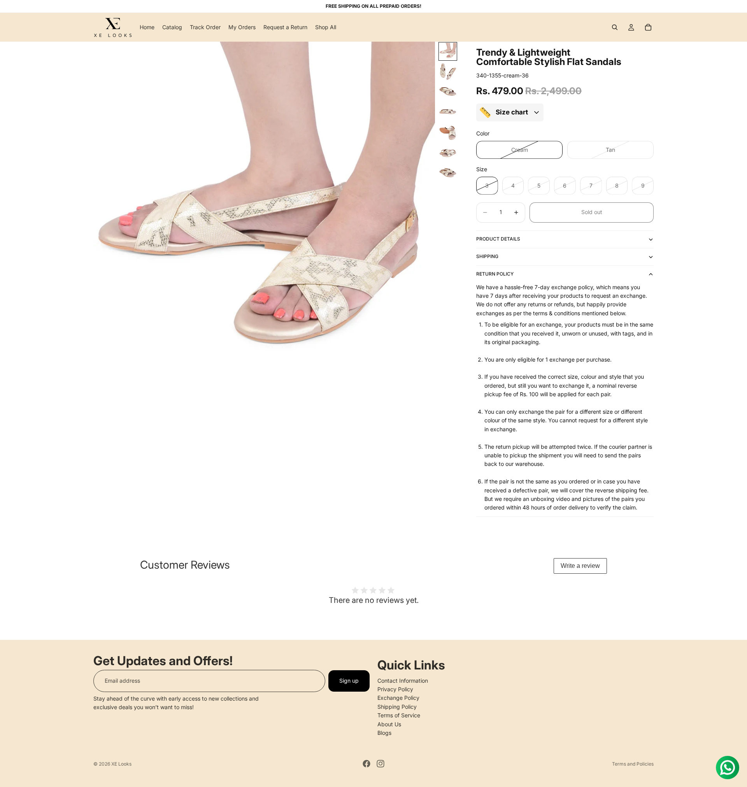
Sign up (349, 680)
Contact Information (402, 680)
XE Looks (121, 764)
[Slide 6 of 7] (447, 152)
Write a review (580, 565)
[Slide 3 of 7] (447, 91)
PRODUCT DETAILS (498, 239)
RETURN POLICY (495, 274)
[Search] (614, 27)
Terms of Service (398, 715)
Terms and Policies (633, 764)
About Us (389, 723)
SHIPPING (487, 256)
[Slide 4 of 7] (447, 112)
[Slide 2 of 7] (447, 71)
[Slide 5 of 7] (447, 132)
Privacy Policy (395, 689)
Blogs (384, 732)
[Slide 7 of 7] (447, 172)
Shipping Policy (397, 706)
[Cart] (648, 27)
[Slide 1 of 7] (447, 51)
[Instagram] (380, 763)
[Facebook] (366, 763)
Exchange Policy (398, 697)
